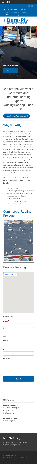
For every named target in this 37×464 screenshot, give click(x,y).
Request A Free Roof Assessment (16, 116)
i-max (24, 457)
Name (6, 321)
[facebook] (29, 7)
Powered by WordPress (10, 457)
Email (6, 349)
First (4, 329)
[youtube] (32, 7)
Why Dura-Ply (12, 125)
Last (4, 336)
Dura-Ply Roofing (14, 267)
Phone (6, 340)
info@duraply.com (9, 413)
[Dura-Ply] (14, 21)
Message (6, 358)
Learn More (10, 71)
